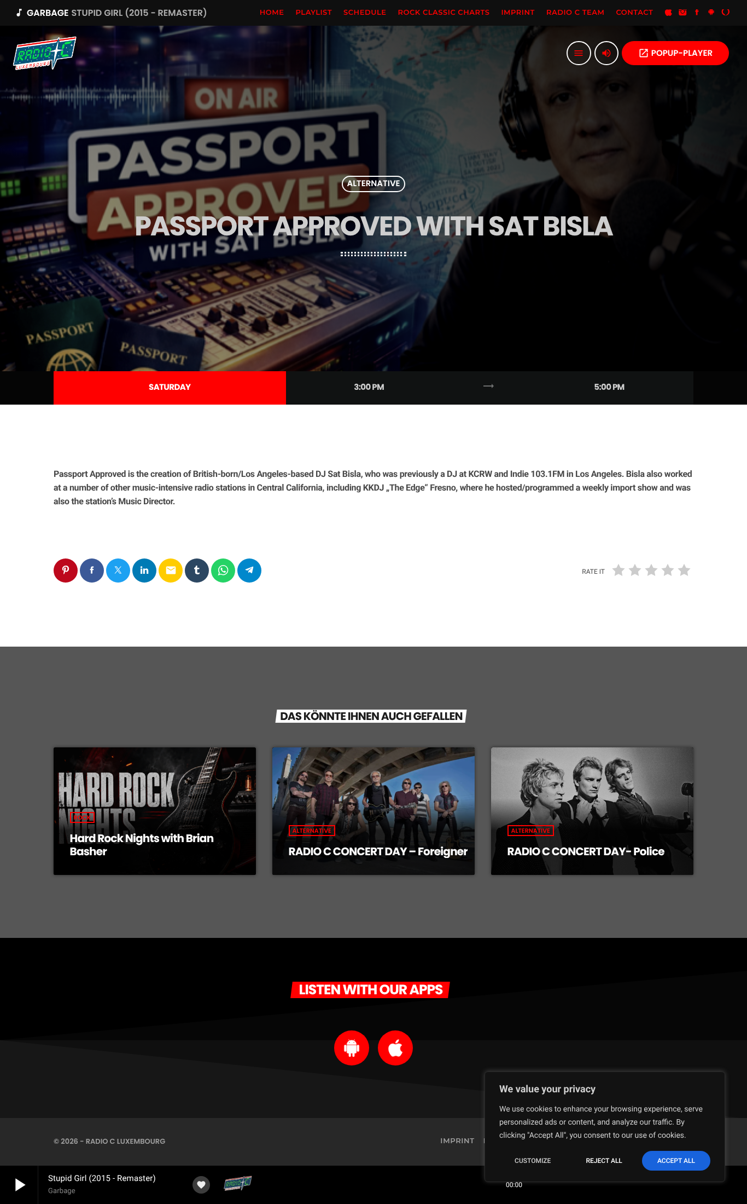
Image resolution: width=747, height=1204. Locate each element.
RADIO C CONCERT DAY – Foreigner (378, 851)
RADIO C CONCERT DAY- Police (585, 851)
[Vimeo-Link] (45, 53)
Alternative (373, 184)
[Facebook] (697, 13)
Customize (533, 1161)
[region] (605, 1126)
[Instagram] (683, 13)
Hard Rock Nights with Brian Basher (142, 845)
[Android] (711, 13)
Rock (82, 817)
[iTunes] (668, 13)
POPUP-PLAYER (675, 53)
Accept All (676, 1161)
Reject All (604, 1161)
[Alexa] (725, 13)
